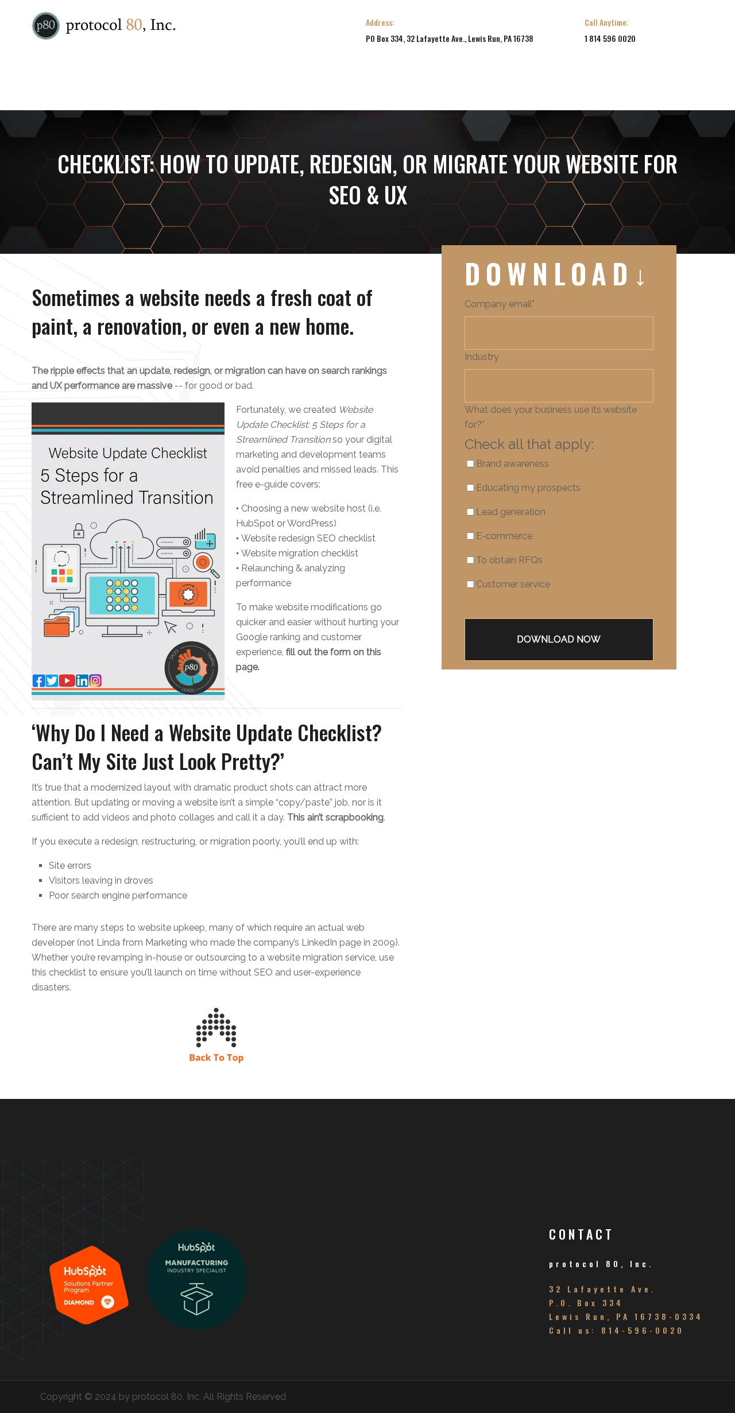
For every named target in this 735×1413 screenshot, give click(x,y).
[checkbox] (542, 528)
